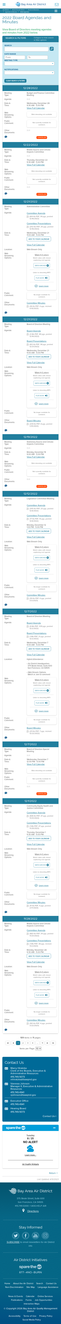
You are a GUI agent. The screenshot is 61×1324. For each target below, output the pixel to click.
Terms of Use (29, 1316)
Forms (29, 1300)
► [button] (47, 1042)
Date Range (10, 54)
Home (7, 1283)
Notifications (11, 69)
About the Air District (18, 10)
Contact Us (49, 1116)
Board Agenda (34, 331)
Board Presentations (36, 341)
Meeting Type (11, 60)
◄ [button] (13, 1042)
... (37, 1042)
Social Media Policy (32, 1319)
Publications (17, 1300)
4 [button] (32, 1042)
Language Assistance (48, 1287)
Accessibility (14, 1316)
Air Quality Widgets (30, 1164)
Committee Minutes (36, 303)
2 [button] (23, 1042)
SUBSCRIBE (13, 1242)
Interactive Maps (32, 1303)
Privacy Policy (45, 1316)
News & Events (15, 1296)
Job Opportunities (43, 1300)
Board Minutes (34, 420)
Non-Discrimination (14, 1287)
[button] (30, 39)
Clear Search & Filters (15, 81)
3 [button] (27, 1042)
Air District (6, 10)
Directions (33, 1211)
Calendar (30, 1296)
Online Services (45, 1296)
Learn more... (30, 1155)
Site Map (30, 1287)
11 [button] (42, 1042)
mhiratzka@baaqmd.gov (23, 1079)
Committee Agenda (36, 213)
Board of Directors (33, 10)
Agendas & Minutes (11, 12)
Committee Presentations (39, 223)
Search (8, 45)
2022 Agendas (24, 12)
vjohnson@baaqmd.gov (23, 1095)
